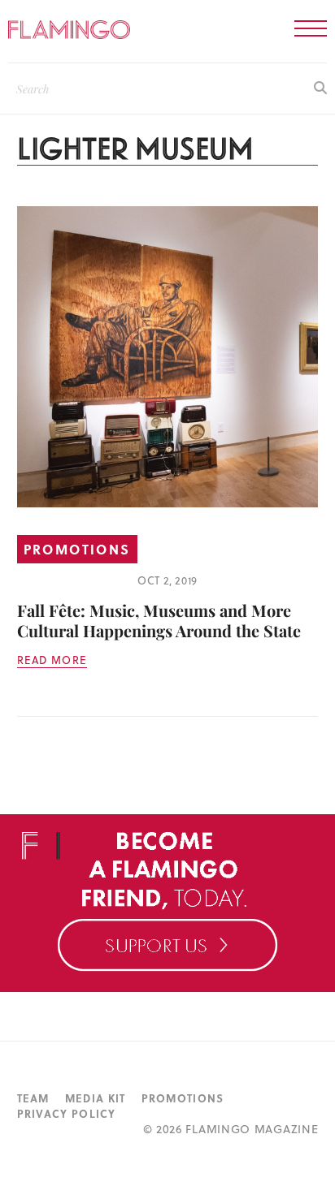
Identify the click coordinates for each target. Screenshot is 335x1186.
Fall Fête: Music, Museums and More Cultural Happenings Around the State (159, 620)
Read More (52, 660)
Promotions (77, 549)
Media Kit (95, 1098)
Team (33, 1098)
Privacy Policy (66, 1113)
